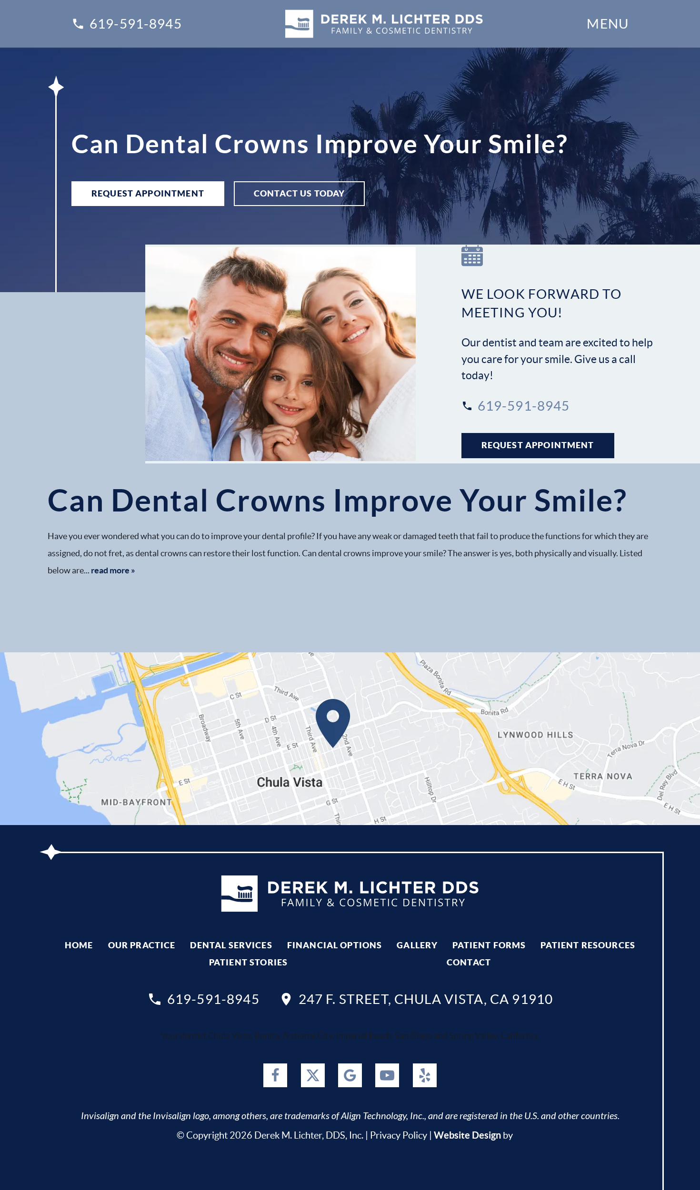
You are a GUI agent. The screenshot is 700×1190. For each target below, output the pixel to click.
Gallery (417, 945)
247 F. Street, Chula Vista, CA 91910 (426, 999)
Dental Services (231, 945)
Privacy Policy (398, 1135)
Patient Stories (248, 962)
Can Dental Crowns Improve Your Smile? (337, 500)
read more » (113, 570)
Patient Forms (489, 945)
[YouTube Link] (387, 1075)
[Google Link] (350, 1075)
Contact (469, 962)
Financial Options (334, 945)
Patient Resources (587, 945)
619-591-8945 (136, 23)
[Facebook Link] (275, 1075)
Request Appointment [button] (147, 193)
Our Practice (142, 945)
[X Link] (313, 1075)
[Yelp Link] (425, 1075)
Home (79, 945)
